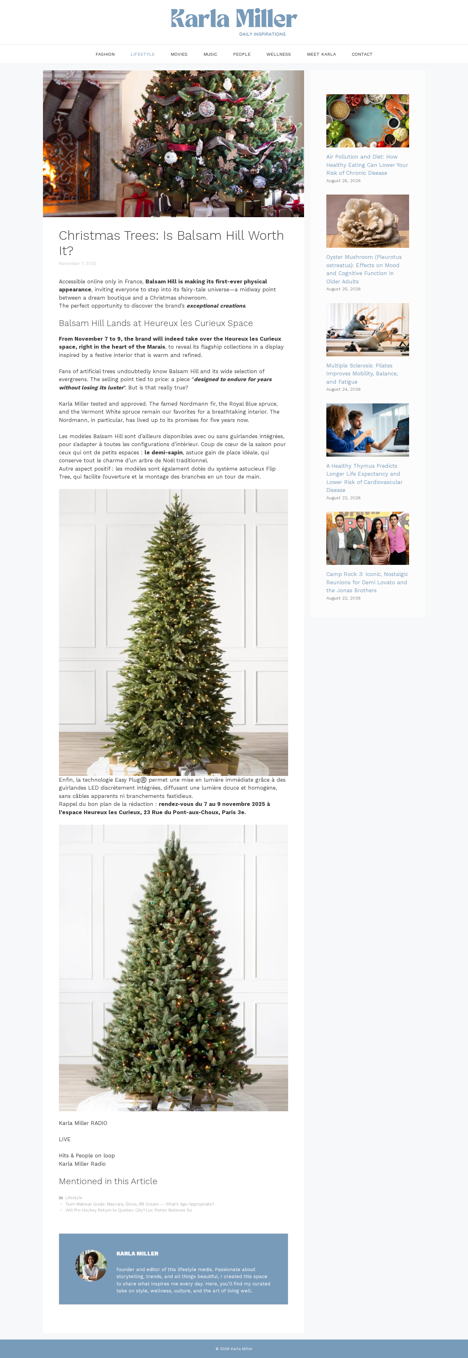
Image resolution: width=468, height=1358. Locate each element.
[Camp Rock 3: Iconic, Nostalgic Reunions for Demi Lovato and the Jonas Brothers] (367, 561)
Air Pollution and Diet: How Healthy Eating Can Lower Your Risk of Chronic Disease (367, 164)
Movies (179, 54)
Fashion (105, 54)
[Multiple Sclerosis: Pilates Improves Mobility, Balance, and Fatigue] (367, 352)
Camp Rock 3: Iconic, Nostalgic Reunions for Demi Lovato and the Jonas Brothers (367, 582)
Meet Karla (321, 54)
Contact (362, 54)
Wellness (278, 54)
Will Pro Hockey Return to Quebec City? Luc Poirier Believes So (129, 1210)
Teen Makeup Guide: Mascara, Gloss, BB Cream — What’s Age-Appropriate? (140, 1204)
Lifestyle (143, 54)
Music (210, 54)
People (242, 54)
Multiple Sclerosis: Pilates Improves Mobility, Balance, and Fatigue (362, 373)
